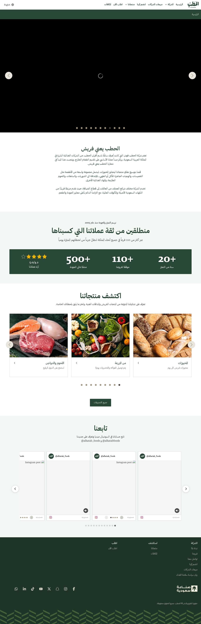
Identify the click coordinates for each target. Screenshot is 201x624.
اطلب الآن (112, 548)
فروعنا (194, 554)
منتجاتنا (154, 548)
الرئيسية (195, 14)
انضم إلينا (193, 564)
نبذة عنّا (194, 548)
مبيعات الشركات (190, 569)
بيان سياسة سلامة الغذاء (186, 575)
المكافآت (154, 554)
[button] (124, 128)
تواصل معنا (192, 559)
